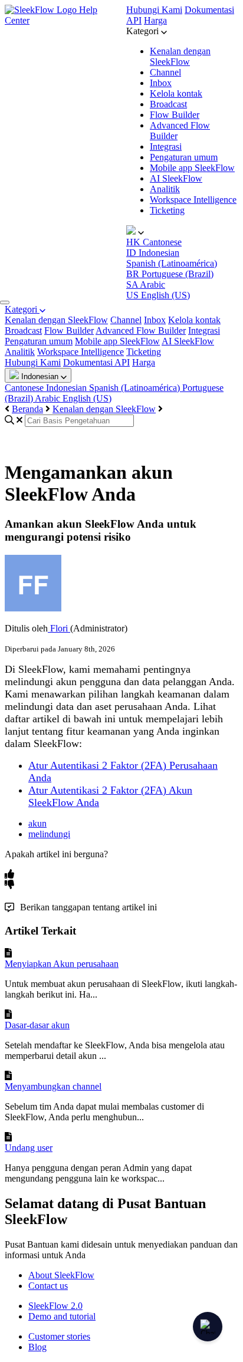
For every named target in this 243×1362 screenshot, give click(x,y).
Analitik (165, 189)
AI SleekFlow (176, 178)
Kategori (22, 309)
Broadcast (168, 104)
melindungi (49, 834)
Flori (59, 628)
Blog (37, 1347)
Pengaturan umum (184, 157)
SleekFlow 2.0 (55, 1306)
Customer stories (59, 1336)
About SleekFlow (61, 1275)
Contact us (48, 1286)
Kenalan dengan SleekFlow (180, 56)
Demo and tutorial (62, 1316)
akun (37, 823)
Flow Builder (174, 115)
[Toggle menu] (4, 302)
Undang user (28, 1148)
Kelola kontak (176, 93)
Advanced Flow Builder (141, 330)
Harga (155, 20)
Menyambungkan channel (53, 1086)
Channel (165, 72)
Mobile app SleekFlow (192, 168)
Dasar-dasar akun (37, 1025)
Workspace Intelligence (193, 200)
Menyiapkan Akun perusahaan (62, 964)
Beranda (27, 409)
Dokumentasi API (96, 362)
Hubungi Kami (154, 10)
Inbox (161, 83)
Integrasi (166, 147)
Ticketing (167, 210)
